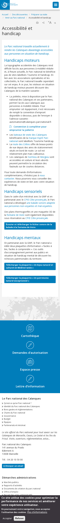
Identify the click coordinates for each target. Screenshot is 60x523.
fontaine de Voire (15, 214)
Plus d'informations (37, 512)
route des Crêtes (21, 144)
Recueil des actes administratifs (18, 495)
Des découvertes (20, 14)
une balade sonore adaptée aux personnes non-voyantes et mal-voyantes (29, 204)
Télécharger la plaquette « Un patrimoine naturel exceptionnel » (27, 279)
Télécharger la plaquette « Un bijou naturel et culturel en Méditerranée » (29, 266)
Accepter (7, 518)
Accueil (5, 14)
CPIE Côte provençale (35, 199)
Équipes (7, 422)
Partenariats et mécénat (14, 425)
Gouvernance (10, 416)
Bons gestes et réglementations (18, 409)
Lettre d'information (30, 386)
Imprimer (37, 22)
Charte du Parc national (14, 412)
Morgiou (44, 156)
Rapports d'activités (13, 485)
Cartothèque (30, 336)
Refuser (19, 518)
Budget (7, 419)
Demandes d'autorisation (30, 353)
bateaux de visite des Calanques (30, 134)
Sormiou (32, 156)
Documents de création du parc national (22, 488)
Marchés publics (11, 482)
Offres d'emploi (11, 491)
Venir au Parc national (15, 17)
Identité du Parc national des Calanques (22, 406)
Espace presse (30, 369)
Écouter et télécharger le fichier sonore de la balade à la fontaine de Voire (29, 226)
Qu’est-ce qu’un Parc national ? (17, 403)
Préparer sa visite (39, 14)
